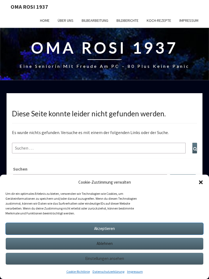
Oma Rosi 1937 (29, 6)
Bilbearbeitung (95, 20)
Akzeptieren (104, 228)
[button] (201, 182)
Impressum (135, 271)
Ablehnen (105, 243)
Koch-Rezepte (159, 20)
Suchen (20, 169)
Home (45, 20)
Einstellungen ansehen (104, 258)
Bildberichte (127, 20)
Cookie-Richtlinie (78, 271)
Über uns (65, 20)
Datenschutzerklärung (108, 271)
